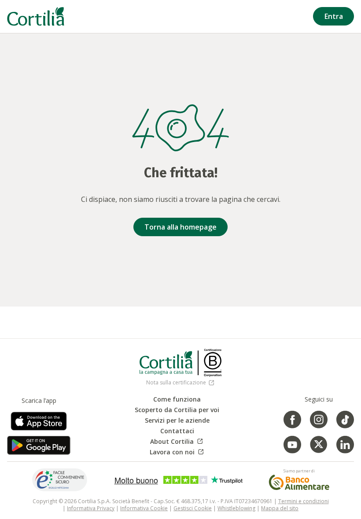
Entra (333, 16)
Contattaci (177, 431)
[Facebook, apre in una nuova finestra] (292, 419)
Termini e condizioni (303, 501)
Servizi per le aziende (177, 420)
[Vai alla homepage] (35, 16)
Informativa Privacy (90, 508)
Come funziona (177, 399)
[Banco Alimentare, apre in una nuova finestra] (299, 482)
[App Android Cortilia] (38, 445)
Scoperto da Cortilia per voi (177, 410)
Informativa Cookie (144, 508)
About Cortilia (177, 442)
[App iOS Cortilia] (39, 424)
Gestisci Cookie (192, 508)
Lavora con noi (177, 452)
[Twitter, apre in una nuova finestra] (319, 444)
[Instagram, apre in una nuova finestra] (319, 419)
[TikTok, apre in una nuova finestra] (345, 419)
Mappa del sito (279, 508)
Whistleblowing (236, 508)
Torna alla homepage (180, 227)
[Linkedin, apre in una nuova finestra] (345, 444)
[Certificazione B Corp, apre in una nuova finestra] (212, 363)
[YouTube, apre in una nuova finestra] (292, 444)
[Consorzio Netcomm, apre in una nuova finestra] (59, 480)
